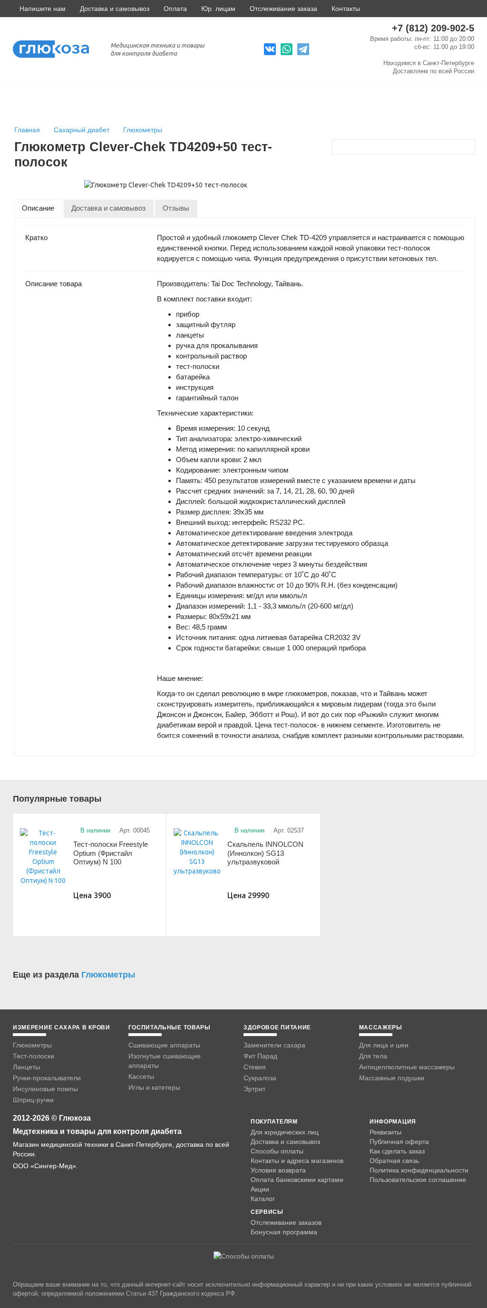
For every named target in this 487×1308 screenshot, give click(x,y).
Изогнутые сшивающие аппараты (164, 1060)
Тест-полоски (33, 1056)
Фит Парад (260, 1056)
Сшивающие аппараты (164, 1045)
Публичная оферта (399, 1141)
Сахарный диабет (82, 130)
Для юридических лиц (285, 1132)
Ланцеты (26, 1067)
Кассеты (141, 1076)
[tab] (38, 208)
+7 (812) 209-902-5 (433, 28)
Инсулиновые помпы (45, 1089)
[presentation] (38, 208)
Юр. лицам (218, 8)
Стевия (255, 1067)
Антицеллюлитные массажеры (407, 1067)
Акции (260, 1189)
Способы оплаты (277, 1151)
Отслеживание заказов (286, 1222)
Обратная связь (394, 1160)
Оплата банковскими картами (297, 1179)
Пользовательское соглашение (418, 1179)
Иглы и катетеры (154, 1087)
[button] (39, 8)
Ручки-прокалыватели (47, 1078)
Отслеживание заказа (283, 8)
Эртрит (254, 1089)
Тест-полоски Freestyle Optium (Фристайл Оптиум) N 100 (110, 853)
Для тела (373, 1056)
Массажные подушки (391, 1078)
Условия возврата (278, 1170)
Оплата (175, 8)
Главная (27, 130)
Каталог (263, 1198)
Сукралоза (260, 1078)
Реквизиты (385, 1132)
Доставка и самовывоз (114, 8)
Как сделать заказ (397, 1151)
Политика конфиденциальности (419, 1170)
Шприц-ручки (33, 1100)
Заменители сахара (274, 1045)
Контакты (345, 8)
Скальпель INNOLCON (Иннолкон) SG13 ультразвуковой (265, 853)
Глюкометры (142, 130)
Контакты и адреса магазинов (297, 1160)
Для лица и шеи (384, 1045)
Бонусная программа (284, 1232)
